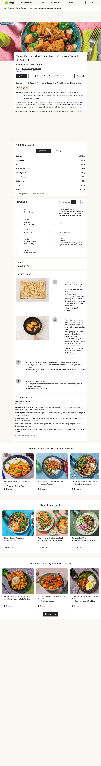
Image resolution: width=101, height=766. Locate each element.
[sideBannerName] (50, 127)
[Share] (83, 76)
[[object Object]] (78, 76)
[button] (50, 201)
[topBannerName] (50, 16)
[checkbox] (16, 64)
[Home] (5, 8)
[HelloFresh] (9, 2)
